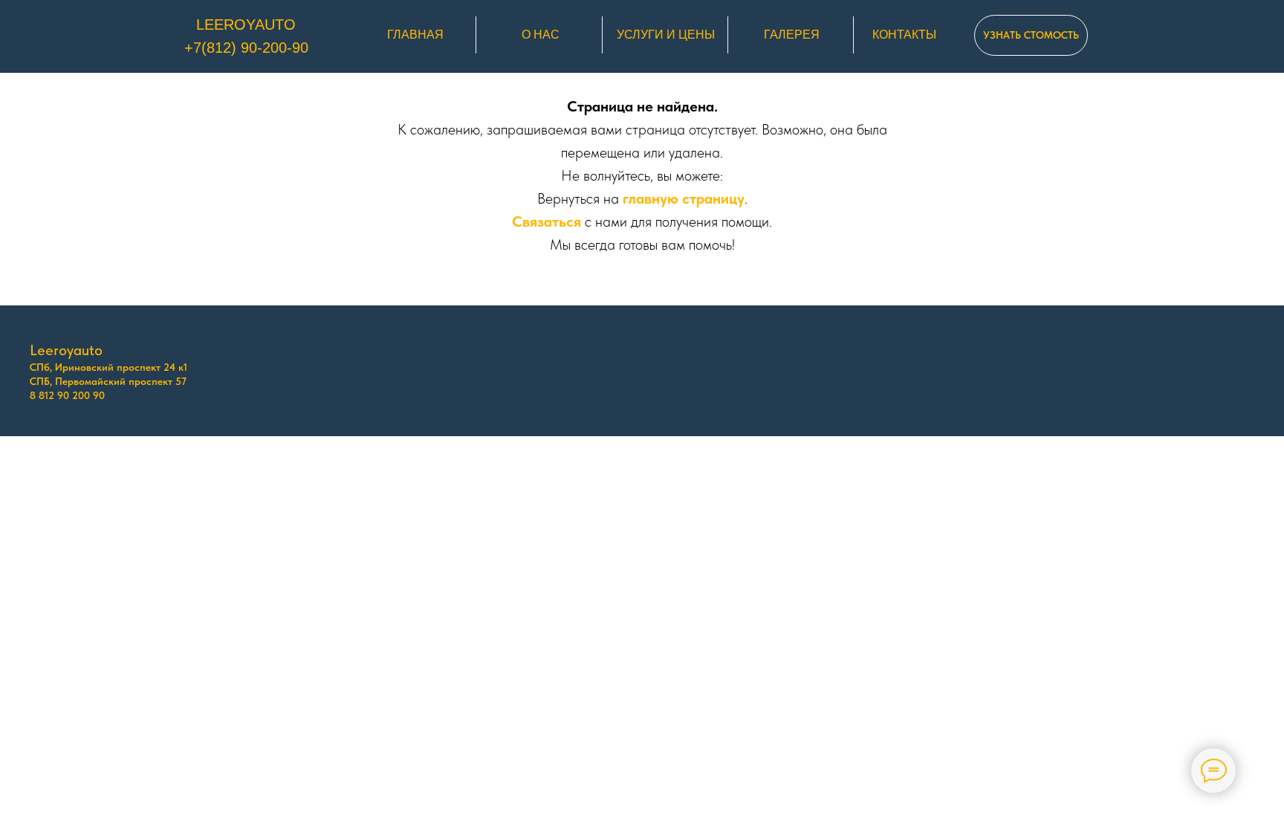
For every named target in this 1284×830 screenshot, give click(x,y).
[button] (1031, 35)
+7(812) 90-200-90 (246, 47)
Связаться (546, 221)
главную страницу (684, 198)
